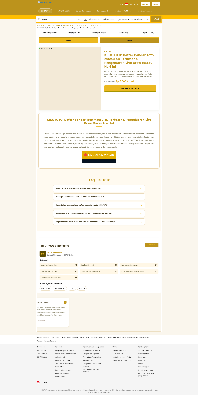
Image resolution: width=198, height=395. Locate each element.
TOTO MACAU (59, 288)
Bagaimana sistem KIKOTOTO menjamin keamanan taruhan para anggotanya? (85, 222)
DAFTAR (145, 4)
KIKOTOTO (45, 288)
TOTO (72, 288)
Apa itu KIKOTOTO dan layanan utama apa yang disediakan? (78, 188)
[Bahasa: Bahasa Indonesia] (38, 382)
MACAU (82, 288)
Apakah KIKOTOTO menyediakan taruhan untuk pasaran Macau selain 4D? (84, 213)
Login (68, 40)
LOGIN (155, 4)
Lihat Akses (152, 245)
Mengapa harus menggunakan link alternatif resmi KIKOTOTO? (80, 197)
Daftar (129, 40)
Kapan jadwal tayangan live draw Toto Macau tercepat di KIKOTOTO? (81, 205)
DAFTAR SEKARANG (130, 88)
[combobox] (59, 19)
